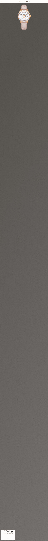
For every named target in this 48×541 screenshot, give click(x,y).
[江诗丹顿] (24, 1)
